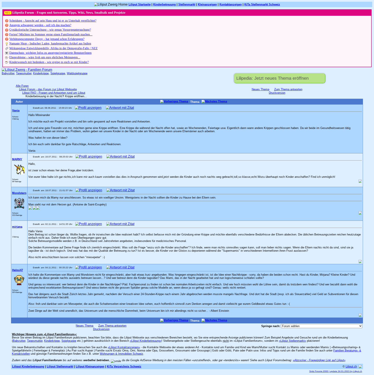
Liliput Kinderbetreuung (28, 366)
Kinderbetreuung (164, 4)
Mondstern (19, 193)
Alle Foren (22, 85)
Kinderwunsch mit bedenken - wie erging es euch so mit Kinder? (49, 62)
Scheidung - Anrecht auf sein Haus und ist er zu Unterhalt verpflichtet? (52, 20)
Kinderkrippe (41, 73)
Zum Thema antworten (288, 89)
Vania (15, 110)
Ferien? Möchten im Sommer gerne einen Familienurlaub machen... (50, 34)
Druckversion (277, 92)
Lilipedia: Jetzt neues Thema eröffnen (272, 78)
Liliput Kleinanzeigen (90, 366)
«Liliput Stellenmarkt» (292, 340)
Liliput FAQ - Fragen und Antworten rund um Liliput (53, 92)
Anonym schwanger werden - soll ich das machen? (40, 25)
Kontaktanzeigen (230, 4)
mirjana (17, 226)
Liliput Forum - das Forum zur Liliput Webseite (48, 89)
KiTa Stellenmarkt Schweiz (262, 4)
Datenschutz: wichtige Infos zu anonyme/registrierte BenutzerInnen (50, 52)
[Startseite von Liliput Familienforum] (27, 70)
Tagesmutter (23, 73)
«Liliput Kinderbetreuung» (145, 340)
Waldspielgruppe (77, 73)
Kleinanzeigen (207, 4)
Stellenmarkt (186, 4)
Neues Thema (260, 89)
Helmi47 (17, 270)
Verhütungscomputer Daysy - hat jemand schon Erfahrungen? (46, 39)
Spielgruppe (57, 73)
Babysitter (8, 73)
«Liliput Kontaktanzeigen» (124, 347)
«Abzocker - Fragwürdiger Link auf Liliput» (319, 360)
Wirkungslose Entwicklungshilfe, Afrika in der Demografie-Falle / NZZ (53, 48)
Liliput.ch (351, 366)
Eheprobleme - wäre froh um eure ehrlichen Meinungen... (44, 57)
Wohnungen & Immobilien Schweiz (121, 353)
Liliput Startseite (140, 4)
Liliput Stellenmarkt (60, 366)
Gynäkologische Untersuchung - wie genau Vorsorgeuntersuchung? (50, 29)
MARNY (17, 159)
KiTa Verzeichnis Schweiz (124, 366)
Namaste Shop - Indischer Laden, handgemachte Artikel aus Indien (50, 43)
